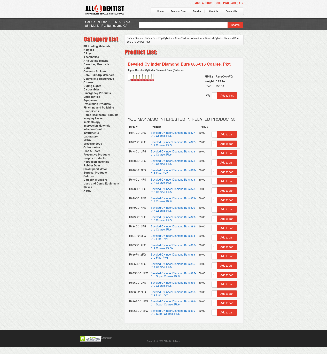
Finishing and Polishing (98, 107)
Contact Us (231, 11)
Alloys (87, 53)
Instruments (91, 132)
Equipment (90, 100)
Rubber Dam (91, 165)
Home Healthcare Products (100, 114)
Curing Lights (92, 85)
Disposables (91, 89)
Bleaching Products (96, 64)
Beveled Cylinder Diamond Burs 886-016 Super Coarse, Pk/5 (173, 312)
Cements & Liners (95, 71)
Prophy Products (94, 158)
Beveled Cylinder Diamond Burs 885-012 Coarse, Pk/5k (173, 246)
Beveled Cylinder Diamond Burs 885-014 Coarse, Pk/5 (173, 265)
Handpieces (91, 111)
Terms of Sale (178, 11)
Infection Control (94, 129)
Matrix (87, 140)
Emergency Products (97, 93)
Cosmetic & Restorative (98, 78)
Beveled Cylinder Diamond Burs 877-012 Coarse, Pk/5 (173, 143)
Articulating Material (96, 60)
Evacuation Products (97, 103)
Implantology (91, 122)
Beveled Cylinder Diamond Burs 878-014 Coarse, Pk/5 (173, 181)
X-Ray (87, 190)
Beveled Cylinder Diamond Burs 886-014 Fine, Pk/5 (173, 293)
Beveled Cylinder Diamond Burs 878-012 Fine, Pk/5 (173, 171)
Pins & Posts (91, 150)
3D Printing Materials (96, 46)
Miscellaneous (92, 143)
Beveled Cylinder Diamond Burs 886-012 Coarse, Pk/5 (173, 284)
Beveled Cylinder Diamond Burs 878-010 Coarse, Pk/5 (173, 152)
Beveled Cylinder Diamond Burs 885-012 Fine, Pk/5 (173, 255)
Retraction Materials (96, 161)
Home (160, 11)
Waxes (87, 187)
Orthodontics (91, 147)
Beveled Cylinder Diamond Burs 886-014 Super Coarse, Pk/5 (173, 302)
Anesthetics (91, 56)
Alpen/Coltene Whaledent (188, 38)
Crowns (88, 82)
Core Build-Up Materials (98, 74)
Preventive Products (96, 154)
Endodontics (91, 96)
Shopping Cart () (229, 3)
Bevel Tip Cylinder (162, 38)
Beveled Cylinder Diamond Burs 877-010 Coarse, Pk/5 (173, 134)
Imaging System (93, 118)
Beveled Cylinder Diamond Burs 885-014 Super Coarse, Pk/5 (173, 274)
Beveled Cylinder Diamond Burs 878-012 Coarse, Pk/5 (173, 162)
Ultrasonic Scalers (95, 179)
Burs (86, 67)
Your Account (204, 3)
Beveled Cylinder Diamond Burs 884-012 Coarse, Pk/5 (173, 227)
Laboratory (90, 136)
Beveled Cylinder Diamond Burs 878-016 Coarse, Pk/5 (173, 190)
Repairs (197, 11)
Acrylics (88, 49)
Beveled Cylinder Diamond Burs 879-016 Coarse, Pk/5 (173, 218)
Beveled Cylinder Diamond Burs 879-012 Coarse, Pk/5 (173, 199)
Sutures (88, 176)
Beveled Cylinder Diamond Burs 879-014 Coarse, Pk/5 (173, 209)
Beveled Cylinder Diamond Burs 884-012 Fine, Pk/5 (173, 237)
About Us (213, 11)
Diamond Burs (142, 38)
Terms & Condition (103, 337)
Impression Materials (96, 125)
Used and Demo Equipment (101, 183)
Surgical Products (95, 172)
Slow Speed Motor (95, 169)
